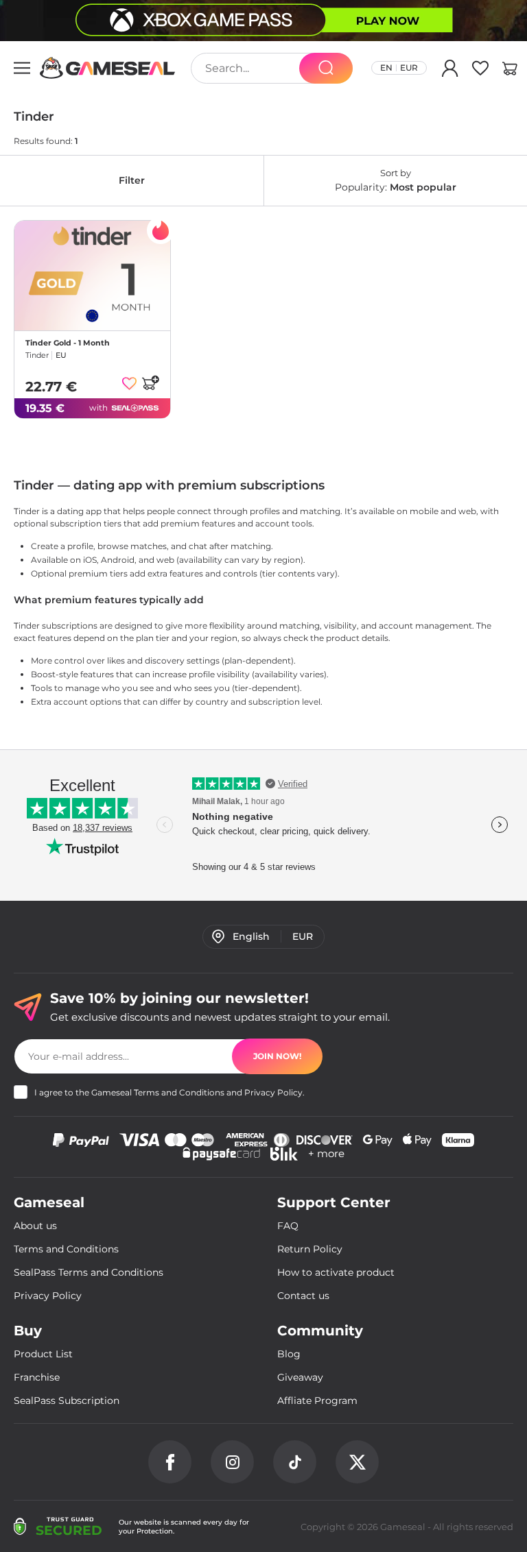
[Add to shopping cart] (150, 382)
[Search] (326, 68)
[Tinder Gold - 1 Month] (92, 275)
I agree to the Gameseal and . (169, 1092)
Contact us (303, 1295)
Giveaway (300, 1377)
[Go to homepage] (108, 68)
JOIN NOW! (277, 1056)
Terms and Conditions (179, 1092)
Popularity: (395, 180)
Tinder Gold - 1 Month (67, 343)
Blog (289, 1354)
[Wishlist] (480, 71)
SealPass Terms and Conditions (88, 1272)
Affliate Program (317, 1400)
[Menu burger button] (22, 68)
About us (35, 1226)
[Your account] (450, 71)
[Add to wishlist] (129, 383)
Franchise (37, 1377)
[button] (509, 71)
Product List (43, 1354)
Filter (132, 180)
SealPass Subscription (66, 1400)
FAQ (287, 1226)
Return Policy (309, 1249)
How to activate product (336, 1272)
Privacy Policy (273, 1092)
